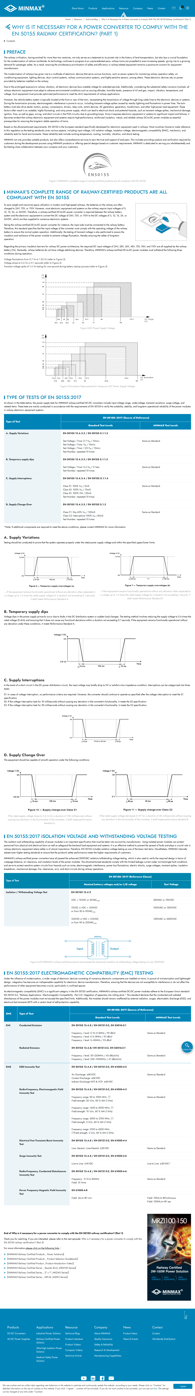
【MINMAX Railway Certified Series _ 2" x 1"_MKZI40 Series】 (38, 1272)
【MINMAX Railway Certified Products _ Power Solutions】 (35, 1254)
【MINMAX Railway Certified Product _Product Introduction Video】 (40, 1263)
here (155, 1388)
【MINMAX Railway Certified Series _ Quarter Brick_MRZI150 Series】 (41, 1268)
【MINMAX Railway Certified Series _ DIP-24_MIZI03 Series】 (37, 1277)
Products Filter (187, 1049)
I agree (183, 1386)
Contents (10, 41)
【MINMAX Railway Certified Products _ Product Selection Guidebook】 (42, 1259)
